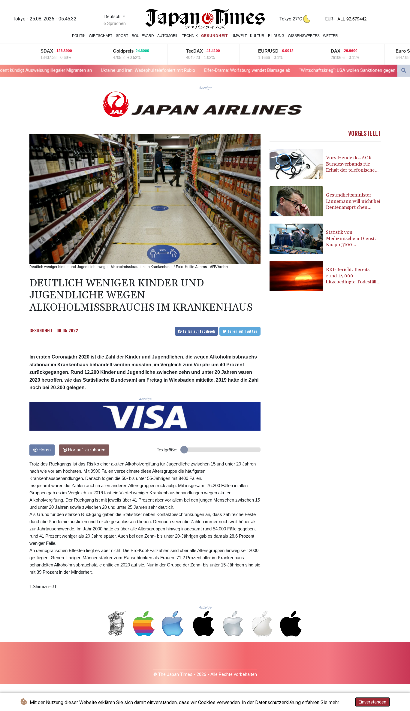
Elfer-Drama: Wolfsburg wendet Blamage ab (186, 70)
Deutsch (113, 16)
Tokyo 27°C (290, 19)
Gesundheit (214, 36)
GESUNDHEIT (41, 330)
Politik (79, 36)
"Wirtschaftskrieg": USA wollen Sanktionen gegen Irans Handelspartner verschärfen (320, 70)
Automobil (167, 36)
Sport (122, 36)
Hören (44, 450)
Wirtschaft (100, 36)
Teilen (198, 331)
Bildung (276, 36)
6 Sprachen (115, 23)
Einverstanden (372, 702)
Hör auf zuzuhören (86, 450)
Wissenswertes (304, 36)
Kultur (257, 36)
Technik (190, 36)
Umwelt (239, 36)
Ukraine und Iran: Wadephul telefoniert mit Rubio (87, 70)
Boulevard (143, 36)
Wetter (330, 36)
